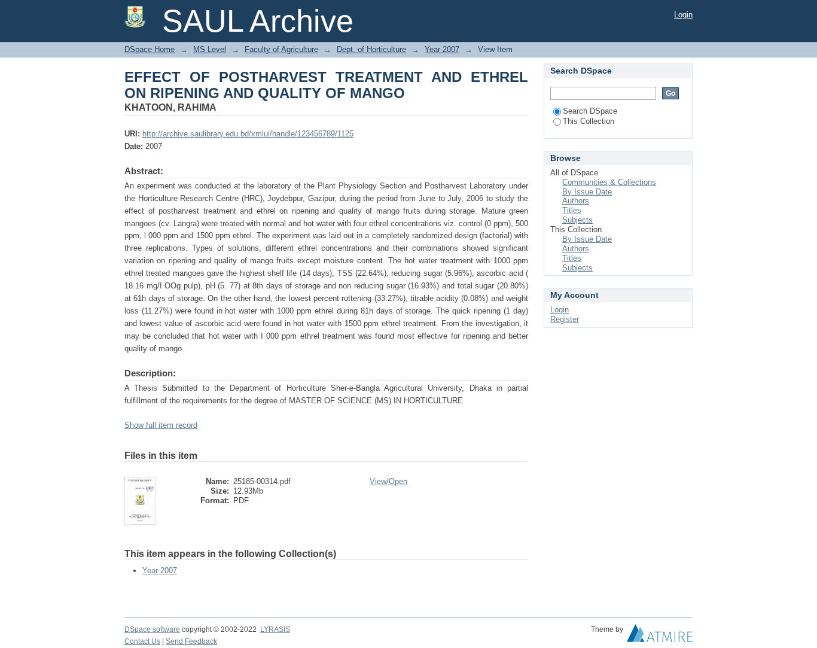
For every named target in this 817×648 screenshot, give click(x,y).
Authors (575, 200)
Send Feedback (191, 641)
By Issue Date (587, 191)
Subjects (577, 219)
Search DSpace (590, 111)
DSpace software (152, 629)
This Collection (588, 121)
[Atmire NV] (660, 636)
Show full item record (160, 425)
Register (564, 319)
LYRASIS (275, 629)
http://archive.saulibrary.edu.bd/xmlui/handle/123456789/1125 (247, 133)
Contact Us (142, 641)
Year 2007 (442, 49)
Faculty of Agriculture (281, 49)
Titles (571, 210)
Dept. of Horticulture (371, 49)
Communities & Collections (609, 182)
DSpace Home (149, 49)
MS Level (209, 49)
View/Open (388, 481)
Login (683, 14)
